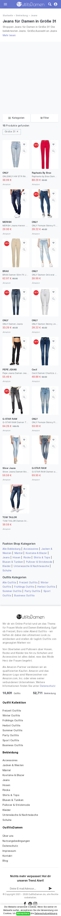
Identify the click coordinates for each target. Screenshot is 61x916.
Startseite (8, 16)
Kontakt (7, 856)
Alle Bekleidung (12, 549)
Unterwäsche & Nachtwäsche (31, 566)
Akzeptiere (23, 913)
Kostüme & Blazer (36, 553)
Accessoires (31, 549)
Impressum (9, 851)
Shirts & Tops (42, 558)
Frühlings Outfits (24, 587)
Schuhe (7, 571)
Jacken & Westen (13, 765)
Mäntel (19, 553)
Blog (5, 861)
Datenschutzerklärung (46, 913)
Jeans (34, 16)
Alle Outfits (9, 583)
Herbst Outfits (46, 587)
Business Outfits (24, 596)
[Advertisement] (30, 81)
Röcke (27, 558)
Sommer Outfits (12, 591)
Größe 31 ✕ (12, 132)
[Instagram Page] (35, 904)
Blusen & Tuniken (13, 562)
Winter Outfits (11, 716)
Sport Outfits (11, 740)
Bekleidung (22, 16)
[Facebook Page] (25, 904)
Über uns (8, 836)
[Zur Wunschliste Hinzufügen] (24, 144)
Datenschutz (47, 686)
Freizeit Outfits (28, 583)
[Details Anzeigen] (24, 150)
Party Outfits (32, 591)
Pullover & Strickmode (39, 562)
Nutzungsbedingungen (16, 841)
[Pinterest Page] (30, 904)
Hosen (16, 558)
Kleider (7, 566)
